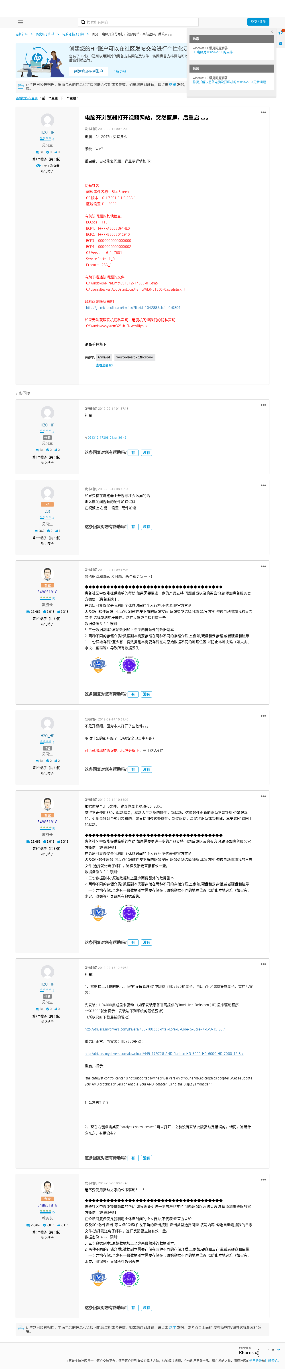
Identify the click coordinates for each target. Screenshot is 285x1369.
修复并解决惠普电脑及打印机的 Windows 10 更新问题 (229, 82)
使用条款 (255, 1361)
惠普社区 (22, 34)
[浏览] (19, 22)
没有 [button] (146, 452)
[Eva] (47, 493)
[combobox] (138, 22)
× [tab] (272, 31)
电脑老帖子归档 (73, 34)
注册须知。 (273, 1361)
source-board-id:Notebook (134, 357)
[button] (263, 112)
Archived (104, 357)
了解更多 (119, 71)
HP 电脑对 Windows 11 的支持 (213, 52)
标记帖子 (47, 171)
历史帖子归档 (45, 34)
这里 (172, 84)
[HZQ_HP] (47, 120)
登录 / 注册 (258, 22)
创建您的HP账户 (88, 71)
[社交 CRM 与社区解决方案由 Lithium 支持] (249, 1351)
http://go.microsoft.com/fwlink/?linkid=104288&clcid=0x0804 (133, 307)
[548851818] (47, 574)
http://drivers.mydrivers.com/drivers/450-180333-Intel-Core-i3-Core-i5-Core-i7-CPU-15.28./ (155, 1029)
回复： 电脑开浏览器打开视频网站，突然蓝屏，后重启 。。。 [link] (133, 34)
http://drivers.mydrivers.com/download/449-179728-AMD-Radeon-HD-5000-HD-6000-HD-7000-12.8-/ (164, 1053)
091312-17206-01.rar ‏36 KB (107, 438)
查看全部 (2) (104, 365)
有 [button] (133, 452)
